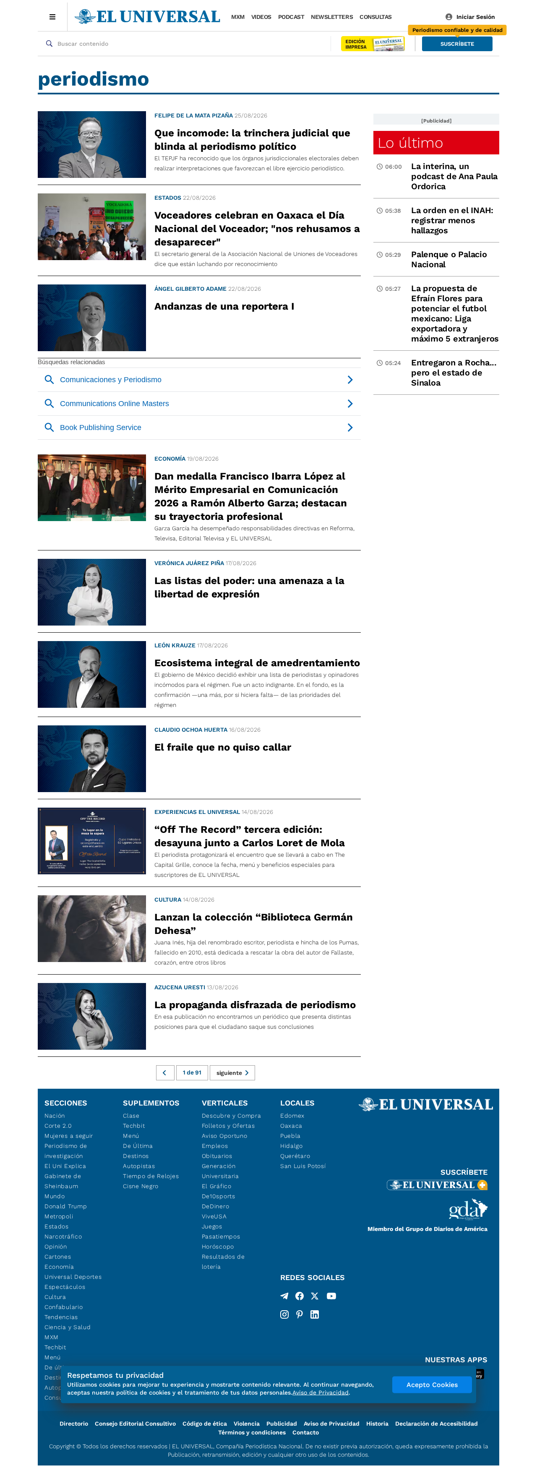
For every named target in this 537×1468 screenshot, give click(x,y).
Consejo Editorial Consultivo (135, 1423)
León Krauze (175, 645)
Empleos (215, 1145)
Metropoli (58, 1216)
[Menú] (53, 17)
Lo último (410, 142)
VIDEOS (261, 16)
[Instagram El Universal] (284, 1314)
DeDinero (215, 1206)
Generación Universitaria (220, 1171)
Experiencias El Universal (197, 811)
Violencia (247, 1423)
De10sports (218, 1196)
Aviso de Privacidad (332, 1423)
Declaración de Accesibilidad (436, 1423)
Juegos (212, 1226)
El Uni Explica (65, 1166)
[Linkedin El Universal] (314, 1314)
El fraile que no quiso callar (222, 747)
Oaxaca (291, 1125)
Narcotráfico (63, 1236)
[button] (457, 44)
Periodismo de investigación (65, 1150)
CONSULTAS (376, 16)
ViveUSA (214, 1216)
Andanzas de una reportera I (224, 306)
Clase (131, 1115)
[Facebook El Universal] (299, 1298)
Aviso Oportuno (225, 1135)
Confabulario (63, 1307)
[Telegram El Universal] (284, 1298)
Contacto (305, 1432)
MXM (238, 16)
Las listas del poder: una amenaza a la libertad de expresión (249, 587)
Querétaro (295, 1155)
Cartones (57, 1256)
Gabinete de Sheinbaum (62, 1181)
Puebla (290, 1135)
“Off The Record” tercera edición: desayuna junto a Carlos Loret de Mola (249, 836)
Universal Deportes (73, 1276)
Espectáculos (64, 1286)
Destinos (136, 1155)
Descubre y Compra (231, 1115)
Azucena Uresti (179, 987)
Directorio (74, 1423)
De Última (138, 1145)
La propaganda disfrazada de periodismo (255, 1005)
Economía (169, 458)
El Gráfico (217, 1186)
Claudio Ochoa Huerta (190, 729)
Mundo (54, 1196)
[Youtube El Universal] (331, 1298)
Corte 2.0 (58, 1125)
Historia (377, 1423)
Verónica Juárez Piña (189, 563)
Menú (52, 1357)
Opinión (55, 1246)
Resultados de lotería (223, 1261)
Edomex (292, 1115)
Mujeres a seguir (68, 1135)
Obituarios (217, 1155)
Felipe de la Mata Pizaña (193, 115)
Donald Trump (65, 1206)
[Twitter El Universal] (314, 1298)
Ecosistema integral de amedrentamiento (257, 663)
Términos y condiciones (252, 1432)
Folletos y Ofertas (228, 1125)
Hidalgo (291, 1145)
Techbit (55, 1347)
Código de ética (204, 1423)
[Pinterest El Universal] (299, 1314)
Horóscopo (218, 1246)
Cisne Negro (141, 1186)
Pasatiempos (221, 1236)
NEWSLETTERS (332, 16)
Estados (167, 197)
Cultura (167, 899)
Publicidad (281, 1423)
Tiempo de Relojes (151, 1176)
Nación (54, 1115)
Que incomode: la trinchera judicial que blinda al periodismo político (252, 139)
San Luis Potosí (303, 1166)
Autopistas (139, 1166)
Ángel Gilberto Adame (190, 288)
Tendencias (61, 1317)
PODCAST (291, 16)
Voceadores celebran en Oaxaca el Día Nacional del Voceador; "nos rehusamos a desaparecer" (257, 228)
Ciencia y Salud (67, 1327)
